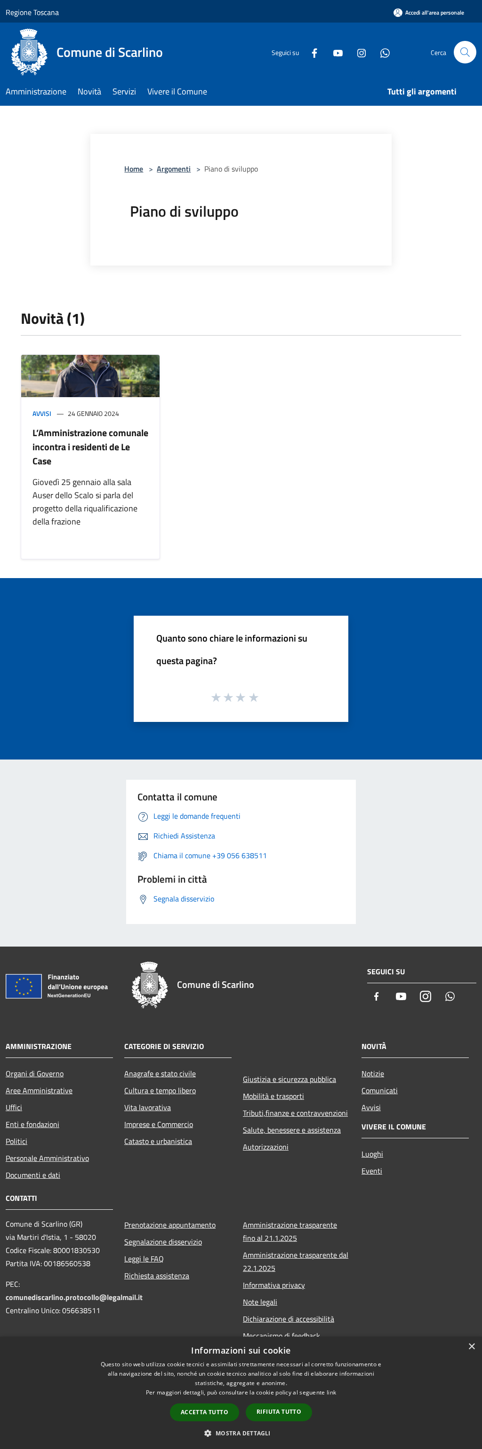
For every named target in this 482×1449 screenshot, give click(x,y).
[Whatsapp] (381, 52)
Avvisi (41, 413)
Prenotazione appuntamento (170, 1224)
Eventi (372, 1170)
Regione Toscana (32, 12)
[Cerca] (465, 52)
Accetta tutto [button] (204, 1412)
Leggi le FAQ (144, 1258)
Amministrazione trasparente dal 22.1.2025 (295, 1261)
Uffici (14, 1107)
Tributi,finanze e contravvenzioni (295, 1113)
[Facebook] (310, 52)
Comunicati (380, 1090)
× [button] (471, 1346)
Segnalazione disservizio (163, 1241)
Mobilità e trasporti (273, 1096)
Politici (16, 1141)
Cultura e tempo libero (160, 1090)
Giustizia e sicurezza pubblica (289, 1079)
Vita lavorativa (147, 1107)
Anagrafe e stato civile (160, 1073)
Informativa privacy (274, 1285)
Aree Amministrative (39, 1090)
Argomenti (174, 168)
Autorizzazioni (266, 1146)
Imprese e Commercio (158, 1124)
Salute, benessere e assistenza (292, 1130)
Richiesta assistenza (156, 1275)
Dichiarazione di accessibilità (288, 1318)
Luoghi (372, 1153)
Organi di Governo (35, 1073)
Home (133, 168)
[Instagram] (357, 52)
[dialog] (241, 1393)
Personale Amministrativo (47, 1158)
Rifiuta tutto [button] (279, 1412)
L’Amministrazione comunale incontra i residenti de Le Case (90, 446)
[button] (240, 1433)
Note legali (260, 1302)
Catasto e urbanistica (158, 1141)
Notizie (373, 1073)
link (331, 1392)
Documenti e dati (33, 1175)
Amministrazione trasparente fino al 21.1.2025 (290, 1231)
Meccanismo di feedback (281, 1335)
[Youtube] (334, 52)
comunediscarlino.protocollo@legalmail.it (74, 1297)
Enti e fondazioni (32, 1124)
